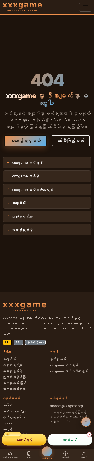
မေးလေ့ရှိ (7, 429)
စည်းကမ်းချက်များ (14, 411)
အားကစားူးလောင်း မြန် (14, 383)
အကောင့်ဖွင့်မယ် (25, 140)
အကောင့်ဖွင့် (24, 439)
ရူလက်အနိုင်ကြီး (14, 377)
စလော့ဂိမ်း (9, 359)
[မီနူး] (85, 7)
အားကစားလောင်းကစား (14, 389)
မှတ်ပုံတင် (58, 359)
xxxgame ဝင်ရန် (64, 365)
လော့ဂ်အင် (70, 439)
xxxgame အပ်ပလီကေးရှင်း (69, 371)
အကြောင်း (7, 405)
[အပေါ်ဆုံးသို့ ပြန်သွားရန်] (86, 422)
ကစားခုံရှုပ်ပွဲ (12, 371)
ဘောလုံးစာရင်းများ (12, 365)
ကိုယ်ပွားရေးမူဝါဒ (14, 417)
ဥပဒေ (7, 423)
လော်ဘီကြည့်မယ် (71, 140)
